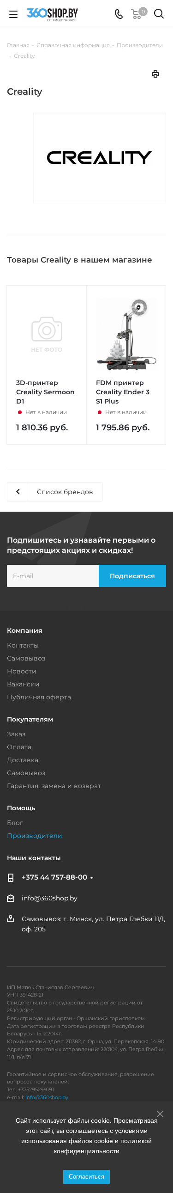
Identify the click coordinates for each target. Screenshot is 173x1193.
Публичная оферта (39, 697)
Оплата (19, 747)
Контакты (23, 645)
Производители (34, 836)
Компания (24, 630)
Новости (21, 671)
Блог (15, 823)
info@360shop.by (50, 898)
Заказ (16, 734)
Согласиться (86, 1176)
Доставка (22, 760)
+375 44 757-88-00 (54, 877)
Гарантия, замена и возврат (54, 786)
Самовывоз (26, 658)
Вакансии (23, 684)
